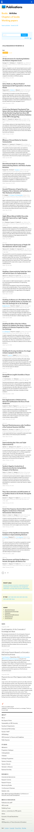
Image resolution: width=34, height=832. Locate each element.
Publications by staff (7, 802)
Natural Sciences (9, 616)
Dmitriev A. (12, 90)
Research (5, 774)
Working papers (10, 20)
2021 (26, 597)
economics (15, 585)
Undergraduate (6, 753)
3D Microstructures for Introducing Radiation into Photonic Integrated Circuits (15, 59)
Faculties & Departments (8, 726)
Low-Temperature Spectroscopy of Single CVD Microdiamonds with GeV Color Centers (16, 245)
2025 (15, 597)
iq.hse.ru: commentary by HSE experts (11, 811)
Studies (4, 744)
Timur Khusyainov (6, 657)
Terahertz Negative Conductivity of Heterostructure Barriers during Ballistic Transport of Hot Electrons (14, 468)
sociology (12, 588)
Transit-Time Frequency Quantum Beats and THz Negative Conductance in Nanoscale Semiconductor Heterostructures (16, 510)
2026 (12, 597)
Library (3, 813)
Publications (14, 7)
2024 (18, 597)
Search (24, 35)
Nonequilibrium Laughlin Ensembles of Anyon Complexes (16, 375)
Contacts (6, 828)
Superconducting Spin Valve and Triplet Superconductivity (14, 443)
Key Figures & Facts (7, 720)
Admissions (4, 747)
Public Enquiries (5, 740)
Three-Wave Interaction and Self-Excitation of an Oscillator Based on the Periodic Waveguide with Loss (16, 493)
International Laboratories (8, 777)
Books (5, 13)
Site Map (24, 828)
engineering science (24, 585)
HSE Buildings (5, 734)
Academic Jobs (5, 791)
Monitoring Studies (7, 785)
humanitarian (6, 586)
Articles (13, 13)
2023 (20, 597)
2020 (4, 599)
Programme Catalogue (7, 750)
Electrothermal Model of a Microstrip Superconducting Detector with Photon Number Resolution (16, 165)
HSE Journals (5, 805)
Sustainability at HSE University (10, 723)
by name (4, 52)
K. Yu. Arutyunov (19, 537)
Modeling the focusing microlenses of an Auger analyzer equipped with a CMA (16, 352)
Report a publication (6, 25)
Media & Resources (8, 800)
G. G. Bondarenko (6, 331)
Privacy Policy (18, 828)
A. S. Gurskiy (5, 537)
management (24, 586)
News (3, 624)
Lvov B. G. (10, 355)
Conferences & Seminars (8, 788)
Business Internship (6, 769)
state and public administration (22, 588)
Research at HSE (14, 25)
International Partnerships (8, 729)
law (20, 586)
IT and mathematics (14, 586)
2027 (9, 597)
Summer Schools (6, 764)
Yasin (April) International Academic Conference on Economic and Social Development (15, 794)
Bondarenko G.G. (6, 306)
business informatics (8, 585)
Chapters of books (11, 16)
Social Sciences (8, 618)
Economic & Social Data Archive (10, 816)
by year (10, 52)
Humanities (7, 613)
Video (3, 819)
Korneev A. (17, 169)
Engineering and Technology (11, 611)
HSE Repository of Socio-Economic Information (14, 822)
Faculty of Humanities (25, 657)
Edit (31, 830)
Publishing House (6, 808)
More (13, 599)
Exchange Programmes (7, 758)
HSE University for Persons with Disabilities (13, 737)
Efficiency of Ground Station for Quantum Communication (14, 141)
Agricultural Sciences (10, 609)
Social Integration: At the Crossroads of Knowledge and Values (13, 630)
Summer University (6, 761)
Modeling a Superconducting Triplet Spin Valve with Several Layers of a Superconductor (16, 272)
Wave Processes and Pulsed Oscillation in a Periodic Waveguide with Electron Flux (15, 560)
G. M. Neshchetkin (19, 195)
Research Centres (6, 780)
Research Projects (6, 782)
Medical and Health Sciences (12, 614)
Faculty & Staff (5, 731)
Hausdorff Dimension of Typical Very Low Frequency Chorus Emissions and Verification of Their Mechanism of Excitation (16, 191)
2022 (23, 597)
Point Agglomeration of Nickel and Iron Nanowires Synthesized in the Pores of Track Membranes (15, 401)
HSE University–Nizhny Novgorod (10, 659)
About (4, 715)
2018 (10, 599)
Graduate (4, 755)
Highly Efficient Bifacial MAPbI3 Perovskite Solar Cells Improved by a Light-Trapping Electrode (15, 218)
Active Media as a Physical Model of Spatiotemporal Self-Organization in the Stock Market (16, 85)
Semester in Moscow (7, 767)
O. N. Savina (11, 195)
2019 (7, 599)
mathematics (6, 588)
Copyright (11, 828)
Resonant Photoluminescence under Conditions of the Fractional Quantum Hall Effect (16, 426)
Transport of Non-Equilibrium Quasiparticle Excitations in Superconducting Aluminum (15, 533)
